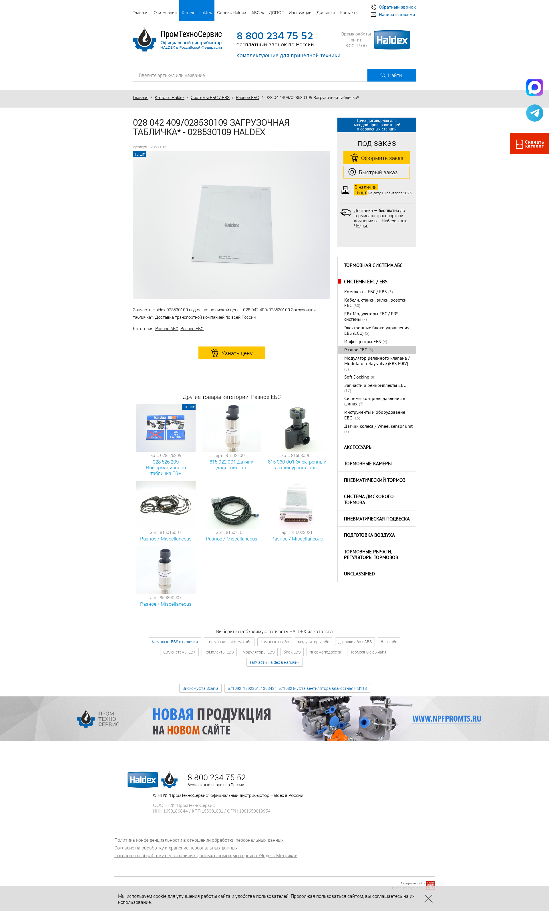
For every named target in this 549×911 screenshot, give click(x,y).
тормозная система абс (229, 641)
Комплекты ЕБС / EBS (365, 292)
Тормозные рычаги (368, 652)
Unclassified (359, 574)
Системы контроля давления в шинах (374, 401)
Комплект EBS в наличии (175, 641)
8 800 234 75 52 (274, 36)
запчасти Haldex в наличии (275, 662)
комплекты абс (274, 641)
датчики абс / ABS (355, 641)
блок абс (389, 641)
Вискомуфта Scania (200, 688)
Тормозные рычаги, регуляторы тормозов (371, 555)
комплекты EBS (219, 652)
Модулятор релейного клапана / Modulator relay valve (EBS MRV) (377, 361)
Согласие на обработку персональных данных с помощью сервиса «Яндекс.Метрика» (205, 855)
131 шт (188, 407)
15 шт (139, 154)
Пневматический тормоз (374, 481)
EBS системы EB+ (179, 652)
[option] (231, 225)
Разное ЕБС (247, 97)
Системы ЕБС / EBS (210, 97)
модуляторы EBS (258, 652)
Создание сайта (413, 883)
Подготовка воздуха (369, 535)
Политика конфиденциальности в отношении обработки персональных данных (199, 840)
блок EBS (292, 652)
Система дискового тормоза (369, 500)
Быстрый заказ (378, 172)
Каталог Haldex (169, 97)
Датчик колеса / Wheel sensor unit (378, 426)
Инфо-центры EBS (362, 342)
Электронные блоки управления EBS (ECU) (376, 330)
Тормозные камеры (368, 464)
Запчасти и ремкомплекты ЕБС (375, 386)
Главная (140, 97)
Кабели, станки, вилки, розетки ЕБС (375, 303)
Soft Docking (356, 377)
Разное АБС (166, 328)
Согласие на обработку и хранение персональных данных (176, 848)
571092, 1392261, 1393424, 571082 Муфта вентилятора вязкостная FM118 (297, 688)
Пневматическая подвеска (377, 519)
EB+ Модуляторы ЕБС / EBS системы (371, 316)
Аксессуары (358, 448)
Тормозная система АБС (373, 266)
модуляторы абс (313, 641)
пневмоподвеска (325, 652)
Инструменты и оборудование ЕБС (374, 415)
